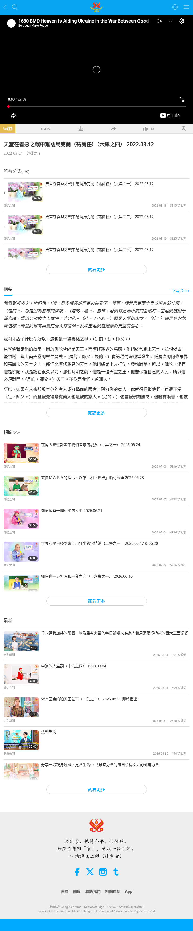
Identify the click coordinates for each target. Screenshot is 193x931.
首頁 (64, 891)
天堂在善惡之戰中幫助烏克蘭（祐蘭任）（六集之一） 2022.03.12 (99, 183)
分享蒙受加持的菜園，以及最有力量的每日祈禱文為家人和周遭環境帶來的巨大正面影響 (114, 633)
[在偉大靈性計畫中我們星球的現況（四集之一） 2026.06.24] (21, 453)
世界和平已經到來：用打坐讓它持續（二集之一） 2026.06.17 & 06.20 (99, 543)
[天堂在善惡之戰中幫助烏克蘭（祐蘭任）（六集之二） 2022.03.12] (25, 225)
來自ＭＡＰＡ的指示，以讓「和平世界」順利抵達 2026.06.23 (92, 477)
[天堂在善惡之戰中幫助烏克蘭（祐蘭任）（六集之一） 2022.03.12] (25, 192)
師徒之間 (33, 153)
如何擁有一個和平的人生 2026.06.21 (71, 510)
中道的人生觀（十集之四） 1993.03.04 (73, 666)
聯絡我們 (93, 891)
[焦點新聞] (21, 740)
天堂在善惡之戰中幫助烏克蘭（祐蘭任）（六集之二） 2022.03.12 (99, 216)
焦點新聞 (48, 731)
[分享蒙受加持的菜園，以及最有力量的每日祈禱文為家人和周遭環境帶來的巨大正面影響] (21, 641)
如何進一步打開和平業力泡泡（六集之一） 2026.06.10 (87, 576)
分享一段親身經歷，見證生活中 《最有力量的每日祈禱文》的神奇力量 (100, 764)
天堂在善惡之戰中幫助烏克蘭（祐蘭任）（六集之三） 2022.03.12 (99, 249)
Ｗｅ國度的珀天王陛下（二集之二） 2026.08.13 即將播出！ (91, 699)
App (128, 891)
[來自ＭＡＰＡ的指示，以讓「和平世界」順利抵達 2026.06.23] (21, 486)
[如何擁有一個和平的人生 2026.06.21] (21, 519)
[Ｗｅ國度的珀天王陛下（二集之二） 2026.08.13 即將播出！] (21, 707)
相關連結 (112, 891)
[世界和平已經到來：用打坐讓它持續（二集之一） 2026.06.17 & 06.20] (21, 552)
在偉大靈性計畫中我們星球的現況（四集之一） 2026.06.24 (90, 444)
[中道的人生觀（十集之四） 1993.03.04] (21, 674)
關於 (77, 891)
